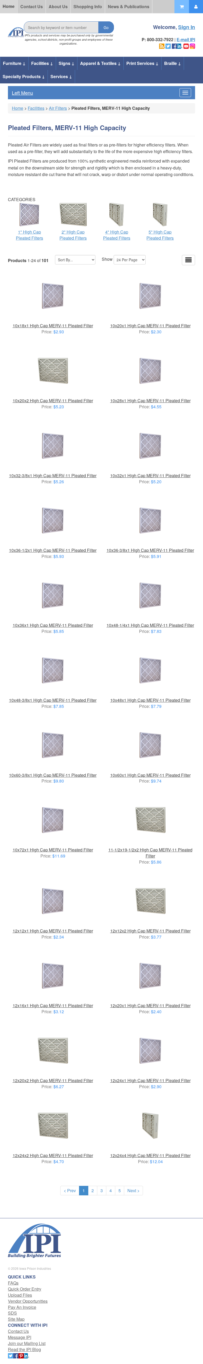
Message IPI (19, 1337)
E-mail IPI (186, 39)
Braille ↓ (172, 63)
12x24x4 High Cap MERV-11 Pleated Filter (150, 1155)
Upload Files (20, 1295)
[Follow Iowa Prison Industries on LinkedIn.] (179, 45)
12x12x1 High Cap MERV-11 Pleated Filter (53, 931)
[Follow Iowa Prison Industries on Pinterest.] (21, 1355)
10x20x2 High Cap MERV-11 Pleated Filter (53, 400)
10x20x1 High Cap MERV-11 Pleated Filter (150, 326)
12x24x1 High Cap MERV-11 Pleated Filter (150, 1080)
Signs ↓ (67, 63)
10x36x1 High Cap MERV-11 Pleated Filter (53, 625)
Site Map (16, 1319)
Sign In (186, 27)
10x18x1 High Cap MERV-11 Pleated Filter (53, 326)
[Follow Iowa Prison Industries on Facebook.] (174, 45)
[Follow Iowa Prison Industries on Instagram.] (192, 45)
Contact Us (31, 6)
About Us (58, 6)
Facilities (36, 108)
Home (9, 6)
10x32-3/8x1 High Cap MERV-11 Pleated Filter (52, 475)
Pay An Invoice (22, 1307)
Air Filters (58, 108)
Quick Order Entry (24, 1289)
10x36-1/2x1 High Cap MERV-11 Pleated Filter (52, 550)
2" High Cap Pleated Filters (73, 235)
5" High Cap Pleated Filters (160, 235)
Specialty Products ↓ (24, 76)
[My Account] (196, 6)
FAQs (13, 1283)
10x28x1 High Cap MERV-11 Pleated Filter (150, 400)
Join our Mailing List (26, 1343)
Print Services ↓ (142, 63)
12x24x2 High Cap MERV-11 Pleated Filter (53, 1155)
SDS (12, 1313)
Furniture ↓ (14, 63)
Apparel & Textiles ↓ (100, 63)
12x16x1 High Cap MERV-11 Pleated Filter (53, 1005)
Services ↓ (61, 76)
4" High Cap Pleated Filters (116, 235)
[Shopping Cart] (181, 6)
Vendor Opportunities (28, 1301)
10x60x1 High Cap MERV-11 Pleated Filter (150, 775)
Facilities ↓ (42, 63)
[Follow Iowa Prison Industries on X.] (168, 45)
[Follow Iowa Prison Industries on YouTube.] (186, 45)
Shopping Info (87, 6)
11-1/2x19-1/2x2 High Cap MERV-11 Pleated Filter (150, 853)
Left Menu (22, 92)
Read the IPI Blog (24, 1349)
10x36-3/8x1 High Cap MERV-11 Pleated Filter (150, 550)
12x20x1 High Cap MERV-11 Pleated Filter (150, 1005)
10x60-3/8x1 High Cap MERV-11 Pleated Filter (52, 775)
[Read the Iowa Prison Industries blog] (162, 45)
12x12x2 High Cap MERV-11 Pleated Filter (150, 931)
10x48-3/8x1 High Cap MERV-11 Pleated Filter (52, 700)
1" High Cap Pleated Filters (29, 235)
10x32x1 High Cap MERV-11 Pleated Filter (150, 475)
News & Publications (128, 6)
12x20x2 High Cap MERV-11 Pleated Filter (53, 1080)
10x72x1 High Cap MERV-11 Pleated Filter (53, 850)
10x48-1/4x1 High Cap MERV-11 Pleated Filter (150, 625)
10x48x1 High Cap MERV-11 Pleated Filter (150, 700)
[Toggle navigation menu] (185, 92)
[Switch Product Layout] (188, 260)
